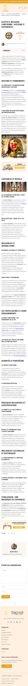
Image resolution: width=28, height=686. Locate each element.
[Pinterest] (14, 533)
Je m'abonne (7, 666)
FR (2, 652)
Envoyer (6, 596)
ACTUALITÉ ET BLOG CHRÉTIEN (13, 14)
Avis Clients (4, 642)
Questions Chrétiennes (6, 635)
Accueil (3, 14)
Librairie (3, 630)
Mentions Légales (14, 679)
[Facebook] (8, 533)
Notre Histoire (4, 639)
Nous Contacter (5, 637)
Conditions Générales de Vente (7, 681)
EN (4, 652)
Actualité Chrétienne (6, 632)
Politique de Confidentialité (7, 683)
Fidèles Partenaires (5, 644)
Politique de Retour (5, 679)
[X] (11, 533)
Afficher (23, 50)
